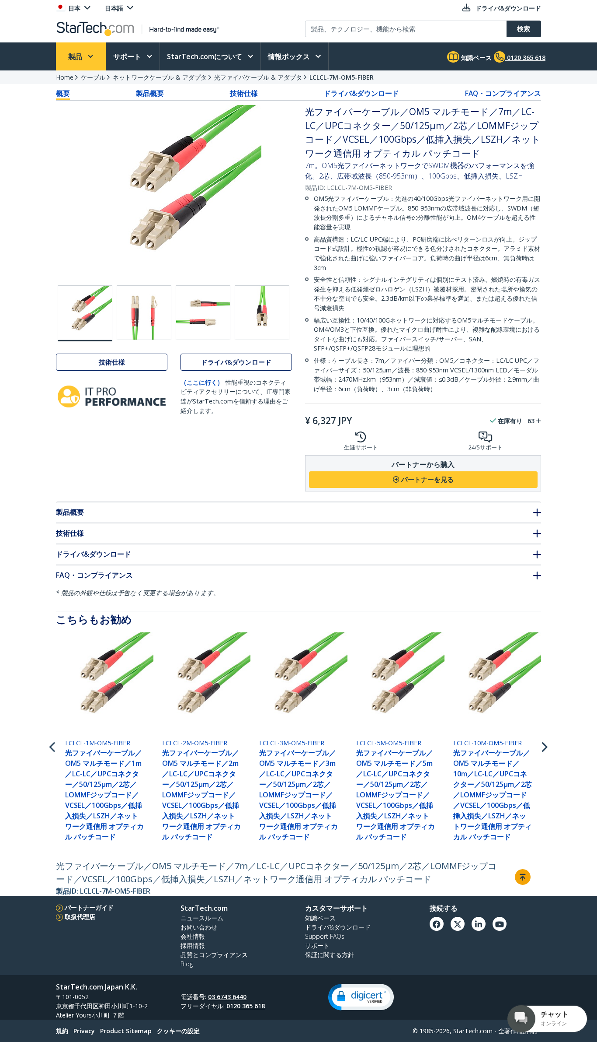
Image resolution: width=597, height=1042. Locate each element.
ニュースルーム (201, 918)
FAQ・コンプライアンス (503, 93)
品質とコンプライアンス (214, 955)
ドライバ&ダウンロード (361, 93)
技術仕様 (244, 93)
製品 (76, 56)
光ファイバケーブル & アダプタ (258, 77)
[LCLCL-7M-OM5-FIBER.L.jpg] (203, 312)
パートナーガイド (89, 907)
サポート (128, 56)
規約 (62, 1031)
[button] (361, 997)
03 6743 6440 (227, 997)
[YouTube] (500, 924)
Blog (186, 964)
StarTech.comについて (205, 56)
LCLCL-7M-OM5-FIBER (341, 77)
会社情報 (192, 936)
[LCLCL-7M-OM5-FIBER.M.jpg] (262, 312)
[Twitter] (458, 924)
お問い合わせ (198, 927)
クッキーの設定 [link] (178, 1031)
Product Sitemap (126, 1031)
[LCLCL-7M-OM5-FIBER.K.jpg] (144, 312)
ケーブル (93, 77)
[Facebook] (437, 924)
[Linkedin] (479, 924)
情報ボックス (290, 56)
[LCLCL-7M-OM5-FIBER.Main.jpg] (85, 313)
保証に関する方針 (329, 955)
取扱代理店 (80, 916)
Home (64, 77)
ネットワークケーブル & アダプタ (160, 77)
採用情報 (192, 945)
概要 (63, 93)
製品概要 (150, 93)
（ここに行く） (201, 382)
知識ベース (475, 57)
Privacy (84, 1031)
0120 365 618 (245, 1006)
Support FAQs (324, 936)
